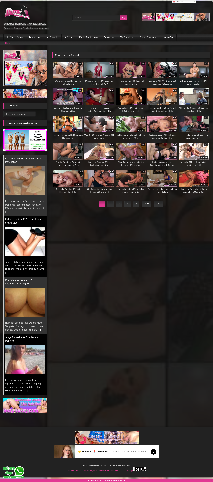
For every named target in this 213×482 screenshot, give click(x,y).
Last (158, 203)
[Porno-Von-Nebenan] (17, 13)
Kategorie (36, 37)
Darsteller (54, 37)
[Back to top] (204, 473)
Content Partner (74, 467)
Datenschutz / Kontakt (108, 467)
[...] (6, 211)
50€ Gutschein (126, 37)
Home (7, 43)
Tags (131, 467)
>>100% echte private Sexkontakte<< (106, 480)
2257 (126, 467)
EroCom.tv (109, 37)
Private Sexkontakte (149, 37)
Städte (70, 37)
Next (146, 203)
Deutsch (179, 2)
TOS (121, 467)
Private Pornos (16, 37)
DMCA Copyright (90, 467)
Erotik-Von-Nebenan (88, 37)
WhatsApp (168, 37)
